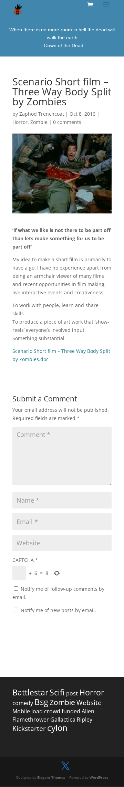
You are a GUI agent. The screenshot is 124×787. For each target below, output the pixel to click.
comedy (22, 703)
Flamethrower (30, 719)
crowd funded (62, 711)
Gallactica (62, 719)
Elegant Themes (51, 777)
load (37, 711)
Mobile (21, 711)
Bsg (41, 701)
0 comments (67, 122)
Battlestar (30, 692)
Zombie (39, 122)
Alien (88, 711)
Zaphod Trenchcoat (41, 114)
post (72, 693)
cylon (57, 727)
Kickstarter (29, 728)
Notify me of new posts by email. (58, 610)
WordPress (99, 777)
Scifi (57, 692)
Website (89, 702)
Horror (20, 122)
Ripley (84, 719)
